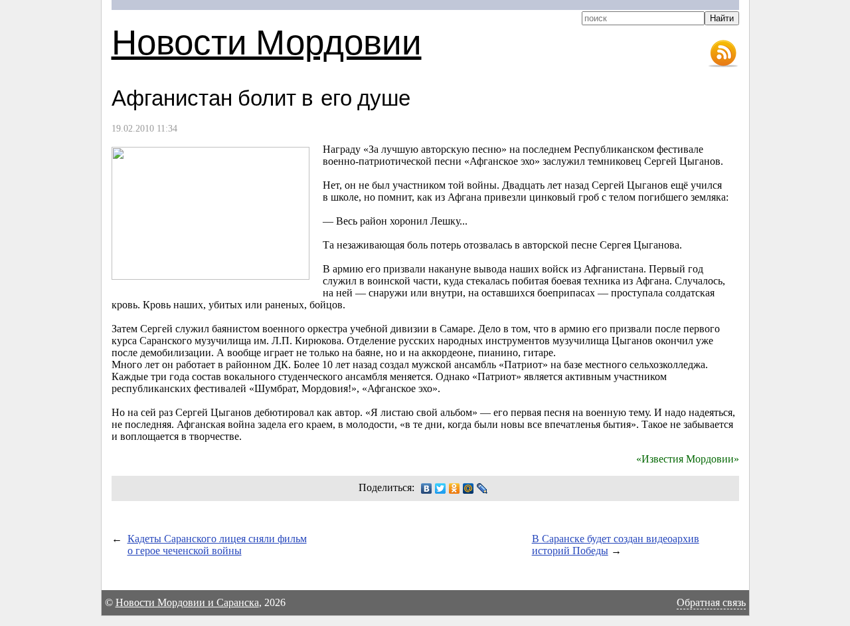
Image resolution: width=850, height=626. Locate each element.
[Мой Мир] (468, 488)
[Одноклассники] (455, 488)
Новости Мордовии (267, 40)
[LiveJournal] (482, 488)
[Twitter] (441, 488)
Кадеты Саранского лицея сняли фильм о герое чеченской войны (217, 544)
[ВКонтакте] (427, 488)
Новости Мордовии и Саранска (187, 602)
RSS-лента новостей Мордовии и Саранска (723, 54)
